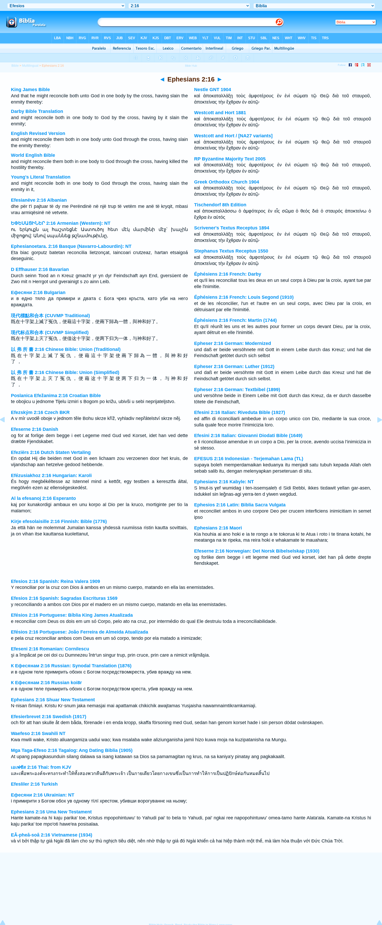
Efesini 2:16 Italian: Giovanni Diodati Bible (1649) (248, 435)
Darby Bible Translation (37, 111)
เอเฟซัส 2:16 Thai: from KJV (41, 767)
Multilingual (30, 65)
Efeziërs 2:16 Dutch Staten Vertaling (51, 452)
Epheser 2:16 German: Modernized (232, 343)
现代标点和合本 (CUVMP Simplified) (50, 332)
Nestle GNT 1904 (212, 89)
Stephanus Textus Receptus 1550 (231, 251)
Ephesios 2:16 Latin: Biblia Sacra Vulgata (240, 504)
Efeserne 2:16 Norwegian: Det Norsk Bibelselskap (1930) (256, 551)
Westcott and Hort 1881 (220, 112)
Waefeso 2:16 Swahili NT (38, 733)
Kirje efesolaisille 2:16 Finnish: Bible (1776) (59, 521)
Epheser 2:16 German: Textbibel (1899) (237, 389)
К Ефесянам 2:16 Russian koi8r (46, 682)
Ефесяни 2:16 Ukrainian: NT (42, 795)
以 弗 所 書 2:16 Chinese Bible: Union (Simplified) (65, 372)
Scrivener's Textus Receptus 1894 (231, 227)
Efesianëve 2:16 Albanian (39, 200)
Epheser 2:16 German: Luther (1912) (234, 366)
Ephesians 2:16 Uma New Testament (51, 811)
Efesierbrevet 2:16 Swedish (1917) (48, 716)
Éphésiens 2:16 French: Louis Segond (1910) (244, 297)
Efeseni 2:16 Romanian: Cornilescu (50, 648)
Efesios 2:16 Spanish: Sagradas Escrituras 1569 (64, 598)
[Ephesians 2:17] (375, 431)
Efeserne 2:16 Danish (34, 429)
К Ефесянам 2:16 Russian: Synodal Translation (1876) (71, 665)
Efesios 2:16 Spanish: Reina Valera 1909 (55, 581)
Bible (15, 65)
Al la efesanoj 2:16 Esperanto (43, 498)
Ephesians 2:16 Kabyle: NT (224, 481)
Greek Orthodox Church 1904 (226, 182)
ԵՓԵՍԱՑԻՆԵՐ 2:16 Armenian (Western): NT (60, 223)
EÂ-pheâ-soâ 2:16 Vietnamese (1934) (51, 835)
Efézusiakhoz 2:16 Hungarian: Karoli (51, 475)
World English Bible (33, 155)
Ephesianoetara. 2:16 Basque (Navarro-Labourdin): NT (71, 246)
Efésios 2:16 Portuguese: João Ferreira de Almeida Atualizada (79, 632)
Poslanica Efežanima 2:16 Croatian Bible (56, 395)
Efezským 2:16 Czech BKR (40, 412)
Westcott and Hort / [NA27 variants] (233, 135)
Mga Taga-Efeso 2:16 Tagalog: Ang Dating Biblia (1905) (72, 750)
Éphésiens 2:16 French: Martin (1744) (235, 320)
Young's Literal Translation (40, 177)
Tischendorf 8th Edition (220, 204)
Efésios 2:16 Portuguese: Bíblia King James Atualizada (72, 615)
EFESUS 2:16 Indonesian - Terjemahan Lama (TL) (248, 458)
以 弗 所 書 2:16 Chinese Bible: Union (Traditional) (66, 349)
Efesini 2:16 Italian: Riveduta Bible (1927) (239, 412)
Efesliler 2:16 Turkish (34, 784)
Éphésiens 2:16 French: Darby (227, 274)
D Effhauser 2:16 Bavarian (40, 269)
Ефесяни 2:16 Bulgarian (38, 292)
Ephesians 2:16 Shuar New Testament (53, 699)
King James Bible (30, 89)
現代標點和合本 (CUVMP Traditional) (50, 315)
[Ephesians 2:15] (6, 431)
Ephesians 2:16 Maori (218, 527)
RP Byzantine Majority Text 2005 (230, 158)
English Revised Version (38, 133)
